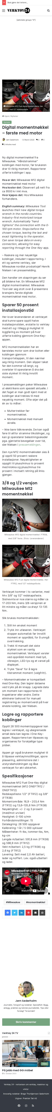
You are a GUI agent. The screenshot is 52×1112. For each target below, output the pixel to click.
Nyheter (14, 116)
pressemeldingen (29, 444)
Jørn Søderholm (12, 140)
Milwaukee (14, 902)
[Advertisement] (26, 52)
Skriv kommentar (26, 1022)
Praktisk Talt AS (30, 1098)
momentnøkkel (36, 902)
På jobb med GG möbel (17, 1070)
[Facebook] (8, 913)
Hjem (6, 116)
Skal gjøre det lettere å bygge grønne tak (26, 2)
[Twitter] (14, 913)
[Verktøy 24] (18, 10)
